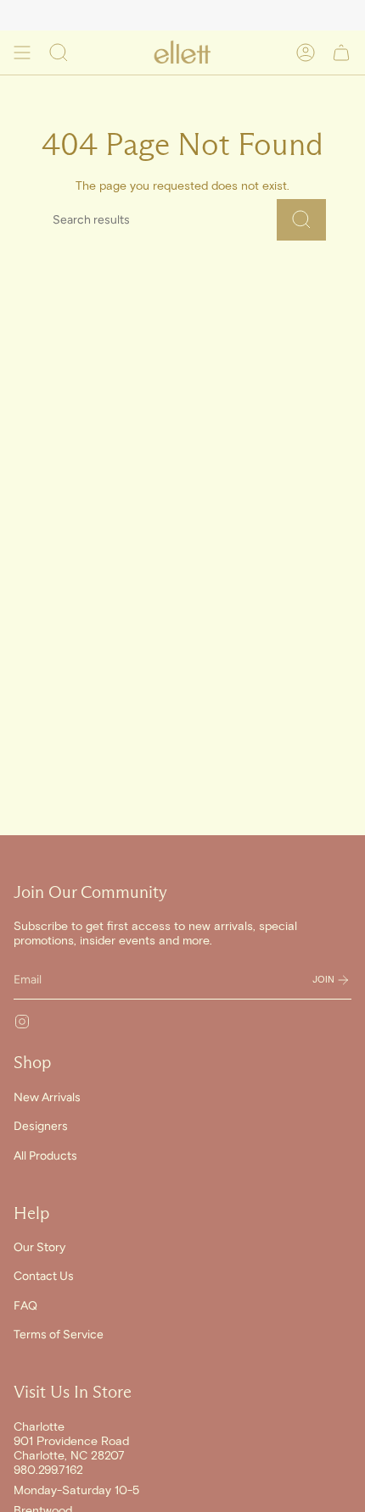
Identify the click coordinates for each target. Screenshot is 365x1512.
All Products (45, 1156)
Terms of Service (59, 1334)
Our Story (39, 1247)
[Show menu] (22, 52)
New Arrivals (47, 1097)
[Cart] (341, 52)
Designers (41, 1126)
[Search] (301, 220)
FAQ (25, 1306)
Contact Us (44, 1276)
